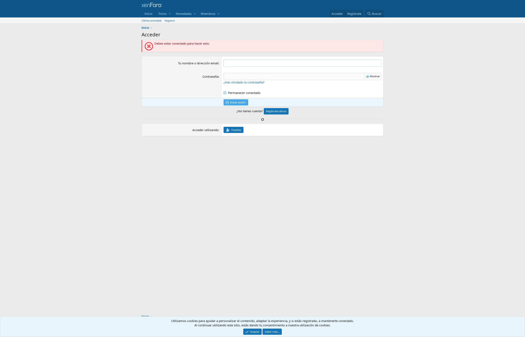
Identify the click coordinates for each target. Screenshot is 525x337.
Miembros (208, 14)
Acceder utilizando (205, 130)
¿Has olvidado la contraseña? (244, 82)
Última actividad (151, 20)
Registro (170, 20)
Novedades (184, 14)
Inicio (148, 14)
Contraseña (210, 76)
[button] (170, 13)
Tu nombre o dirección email (198, 63)
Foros (163, 14)
